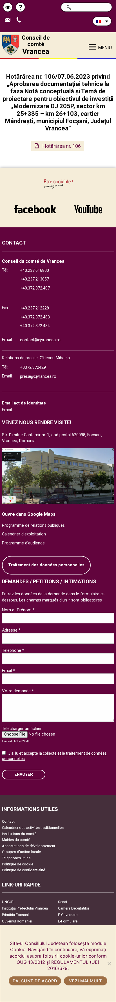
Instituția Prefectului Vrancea (25, 908)
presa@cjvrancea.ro (38, 376)
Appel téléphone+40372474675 (21, 20)
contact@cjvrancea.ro (40, 340)
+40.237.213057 (34, 279)
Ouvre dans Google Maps (28, 514)
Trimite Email (10, 20)
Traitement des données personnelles (46, 565)
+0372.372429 (33, 367)
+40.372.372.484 (35, 326)
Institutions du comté (19, 834)
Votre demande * (18, 690)
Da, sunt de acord (35, 980)
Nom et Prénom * (18, 609)
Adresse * (11, 630)
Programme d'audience (23, 543)
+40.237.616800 (34, 270)
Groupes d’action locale (21, 852)
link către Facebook (35, 206)
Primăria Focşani (15, 915)
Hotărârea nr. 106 (62, 146)
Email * (8, 670)
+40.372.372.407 (35, 288)
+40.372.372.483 (35, 317)
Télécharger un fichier (22, 728)
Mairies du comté (16, 840)
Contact (8, 821)
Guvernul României (17, 921)
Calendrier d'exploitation (24, 534)
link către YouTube (88, 206)
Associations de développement (28, 846)
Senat (62, 902)
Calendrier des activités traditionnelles (33, 827)
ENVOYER (23, 774)
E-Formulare (67, 921)
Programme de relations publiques (33, 525)
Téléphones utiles (16, 858)
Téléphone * (13, 650)
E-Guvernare (67, 915)
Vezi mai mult (85, 980)
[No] (109, 963)
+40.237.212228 (34, 308)
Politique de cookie (17, 864)
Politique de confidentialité (23, 870)
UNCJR (8, 902)
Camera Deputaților (73, 908)
